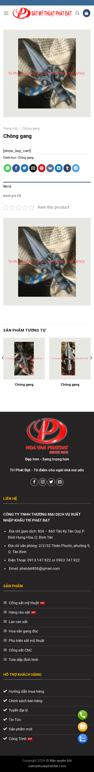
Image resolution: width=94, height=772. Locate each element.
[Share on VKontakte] (50, 168)
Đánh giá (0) (12, 195)
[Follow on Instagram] (43, 482)
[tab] (47, 186)
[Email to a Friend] (33, 168)
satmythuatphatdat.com (47, 766)
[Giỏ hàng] (87, 13)
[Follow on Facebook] (34, 482)
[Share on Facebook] (16, 168)
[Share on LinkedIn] (59, 168)
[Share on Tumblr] (67, 168)
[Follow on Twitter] (51, 482)
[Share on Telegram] (76, 168)
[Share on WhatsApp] (8, 168)
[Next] (91, 366)
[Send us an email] (60, 482)
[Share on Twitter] (25, 168)
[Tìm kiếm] (77, 13)
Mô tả (7, 186)
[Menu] (6, 13)
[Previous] (3, 366)
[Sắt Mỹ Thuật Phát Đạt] (42, 13)
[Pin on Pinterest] (42, 168)
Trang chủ (10, 128)
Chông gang (31, 128)
